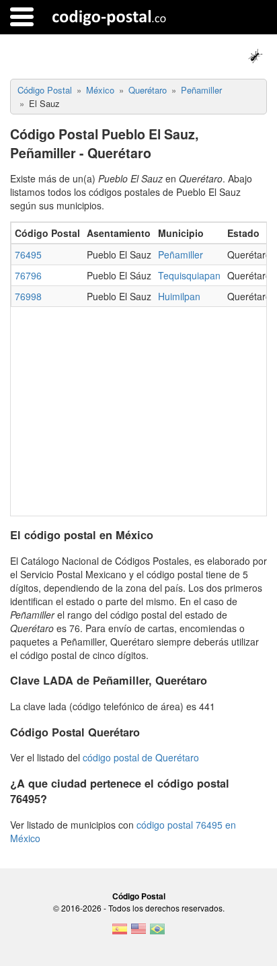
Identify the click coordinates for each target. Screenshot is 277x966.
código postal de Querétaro (141, 757)
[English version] (138, 933)
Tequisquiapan (189, 275)
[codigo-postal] (109, 17)
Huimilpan (179, 296)
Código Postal (138, 896)
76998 (28, 296)
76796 (28, 275)
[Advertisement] (138, 408)
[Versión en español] (119, 933)
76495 (28, 254)
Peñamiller (180, 254)
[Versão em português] (157, 933)
